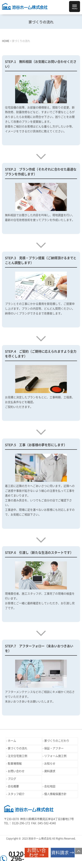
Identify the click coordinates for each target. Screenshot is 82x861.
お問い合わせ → (36, 852)
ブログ (12, 778)
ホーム (12, 740)
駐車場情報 (15, 763)
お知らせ (49, 763)
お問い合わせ (16, 771)
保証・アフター (54, 748)
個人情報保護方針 (55, 794)
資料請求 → (62, 852)
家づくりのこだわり (56, 740)
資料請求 (49, 771)
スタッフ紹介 (16, 794)
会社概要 (13, 786)
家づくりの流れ (17, 748)
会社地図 (49, 786)
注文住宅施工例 (17, 756)
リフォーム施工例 (55, 756)
